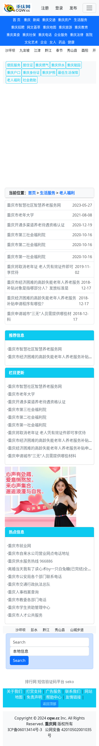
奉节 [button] (59, 50)
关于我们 (14, 691)
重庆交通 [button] (49, 19)
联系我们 (72, 691)
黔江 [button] (48, 50)
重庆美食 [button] (13, 34)
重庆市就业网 (19, 545)
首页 (32, 192)
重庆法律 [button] (76, 34)
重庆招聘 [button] (18, 27)
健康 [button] (71, 42)
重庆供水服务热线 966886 (30, 561)
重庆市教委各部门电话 (27, 599)
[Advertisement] (49, 135)
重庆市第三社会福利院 (26, 234)
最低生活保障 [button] (68, 72)
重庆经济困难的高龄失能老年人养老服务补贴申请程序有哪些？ (41, 300)
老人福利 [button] (13, 80)
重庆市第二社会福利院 (26, 244)
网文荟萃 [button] (33, 27)
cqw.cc (53, 718)
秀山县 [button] (72, 50)
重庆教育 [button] (81, 27)
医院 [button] (89, 34)
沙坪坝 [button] (10, 50)
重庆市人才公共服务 (25, 615)
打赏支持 (34, 691)
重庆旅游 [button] (65, 27)
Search (19, 660)
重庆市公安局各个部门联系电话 (35, 576)
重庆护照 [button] (49, 72)
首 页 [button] (16, 19)
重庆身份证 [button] (31, 72)
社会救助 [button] (29, 80)
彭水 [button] (34, 629)
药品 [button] (62, 42)
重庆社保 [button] (29, 34)
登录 (59, 8)
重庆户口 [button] (13, 72)
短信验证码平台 (50, 681)
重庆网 (50, 723)
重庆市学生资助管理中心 (29, 607)
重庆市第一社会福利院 (26, 256)
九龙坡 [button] (24, 50)
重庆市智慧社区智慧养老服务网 (34, 205)
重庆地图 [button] (49, 27)
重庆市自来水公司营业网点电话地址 (38, 553)
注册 (45, 8)
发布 (73, 8)
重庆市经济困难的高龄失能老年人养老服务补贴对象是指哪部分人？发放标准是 (43, 285)
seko (69, 681)
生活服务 (47, 192)
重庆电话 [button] (45, 34)
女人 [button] (53, 42)
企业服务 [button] (61, 34)
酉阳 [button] (84, 50)
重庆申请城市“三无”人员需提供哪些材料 (39, 316)
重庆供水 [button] (58, 65)
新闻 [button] (36, 19)
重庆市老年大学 (20, 215)
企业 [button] (43, 42)
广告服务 (53, 691)
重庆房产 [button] (64, 19)
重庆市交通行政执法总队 (29, 584)
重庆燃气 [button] (42, 65)
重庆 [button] (27, 19)
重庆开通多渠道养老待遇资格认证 (36, 225)
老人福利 (67, 192)
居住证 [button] (28, 65)
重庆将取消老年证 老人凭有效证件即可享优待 (40, 269)
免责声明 (34, 697)
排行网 (31, 681)
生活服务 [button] (80, 19)
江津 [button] (37, 50)
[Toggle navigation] (89, 8)
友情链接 (73, 697)
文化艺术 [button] (31, 42)
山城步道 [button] (77, 629)
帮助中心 (54, 697)
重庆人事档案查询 (23, 592)
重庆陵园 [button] (73, 65)
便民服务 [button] (13, 65)
